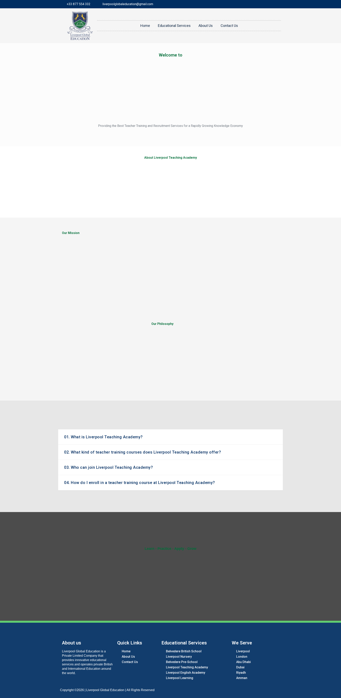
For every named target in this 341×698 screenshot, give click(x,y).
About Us (206, 26)
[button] (170, 436)
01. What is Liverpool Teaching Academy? (103, 437)
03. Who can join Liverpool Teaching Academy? (108, 467)
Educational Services (174, 26)
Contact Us (229, 26)
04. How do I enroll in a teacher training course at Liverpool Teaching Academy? (139, 482)
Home (145, 26)
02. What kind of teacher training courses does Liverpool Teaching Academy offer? (142, 452)
